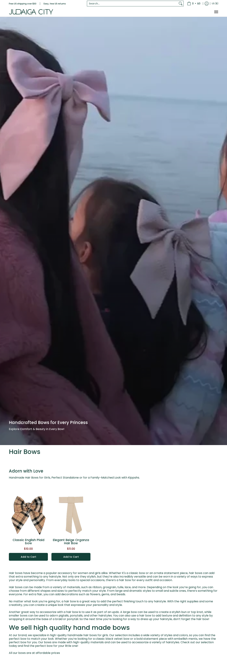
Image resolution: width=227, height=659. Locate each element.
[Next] (118, 441)
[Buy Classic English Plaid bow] (28, 515)
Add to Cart (28, 557)
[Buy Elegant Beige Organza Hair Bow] (70, 515)
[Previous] (109, 441)
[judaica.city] (31, 12)
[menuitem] (193, 3)
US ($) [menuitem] (215, 3)
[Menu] (216, 12)
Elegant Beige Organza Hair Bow (71, 541)
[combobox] (132, 3)
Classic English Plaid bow (28, 541)
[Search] (180, 3)
